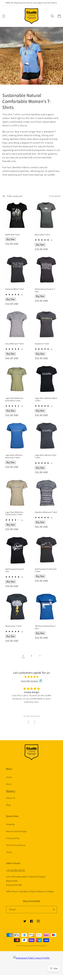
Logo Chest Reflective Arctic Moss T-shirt (14, 399)
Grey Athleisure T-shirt (14, 343)
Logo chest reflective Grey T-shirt (45, 456)
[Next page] (39, 655)
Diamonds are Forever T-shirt (45, 290)
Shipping (10, 824)
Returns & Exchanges (16, 831)
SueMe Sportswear (27, 946)
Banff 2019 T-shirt (12, 234)
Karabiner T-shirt (42, 343)
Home (9, 777)
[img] (31, 677)
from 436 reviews (29, 680)
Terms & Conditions (15, 845)
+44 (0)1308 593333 (15, 870)
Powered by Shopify (40, 946)
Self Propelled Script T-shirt (14, 570)
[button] (3, 16)
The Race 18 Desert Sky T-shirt (45, 627)
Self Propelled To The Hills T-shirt (46, 570)
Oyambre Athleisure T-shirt (46, 512)
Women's (10, 791)
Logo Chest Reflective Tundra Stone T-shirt (14, 513)
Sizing (9, 852)
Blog (8, 804)
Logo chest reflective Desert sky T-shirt (14, 456)
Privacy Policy (12, 838)
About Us (10, 798)
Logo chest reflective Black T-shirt (46, 399)
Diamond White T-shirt (14, 289)
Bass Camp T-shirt (42, 234)
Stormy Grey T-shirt (13, 626)
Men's (9, 784)
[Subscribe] (53, 909)
